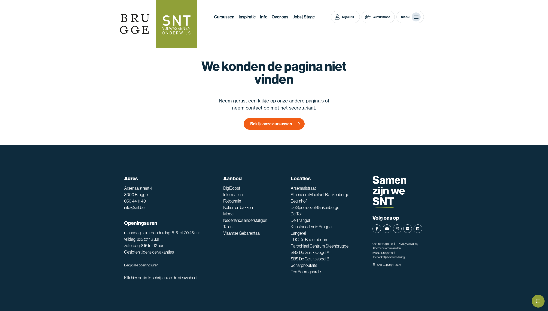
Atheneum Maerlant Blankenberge (320, 194)
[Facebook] (376, 228)
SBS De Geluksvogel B (310, 259)
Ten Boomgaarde (306, 271)
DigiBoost (231, 188)
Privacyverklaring (408, 243)
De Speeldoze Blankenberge (315, 207)
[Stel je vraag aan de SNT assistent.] (538, 301)
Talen (227, 226)
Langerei (298, 233)
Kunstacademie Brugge (311, 226)
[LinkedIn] (418, 228)
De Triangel (300, 220)
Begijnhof (299, 201)
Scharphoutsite (304, 265)
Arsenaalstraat (303, 188)
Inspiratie (247, 17)
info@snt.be (134, 207)
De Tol (296, 214)
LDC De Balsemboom (309, 239)
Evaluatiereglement (383, 252)
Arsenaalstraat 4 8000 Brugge (138, 191)
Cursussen (224, 17)
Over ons (280, 17)
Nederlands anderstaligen (245, 220)
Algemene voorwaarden (386, 248)
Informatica (233, 194)
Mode (228, 214)
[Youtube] (387, 228)
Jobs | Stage (304, 17)
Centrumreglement (383, 243)
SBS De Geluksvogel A (310, 252)
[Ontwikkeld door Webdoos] (373, 264)
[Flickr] (407, 228)
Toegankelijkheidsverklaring (388, 257)
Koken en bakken (238, 207)
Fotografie (232, 201)
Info (263, 17)
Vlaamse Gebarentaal (241, 233)
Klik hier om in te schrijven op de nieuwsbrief (160, 277)
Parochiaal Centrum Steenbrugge (319, 246)
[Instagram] (397, 228)
